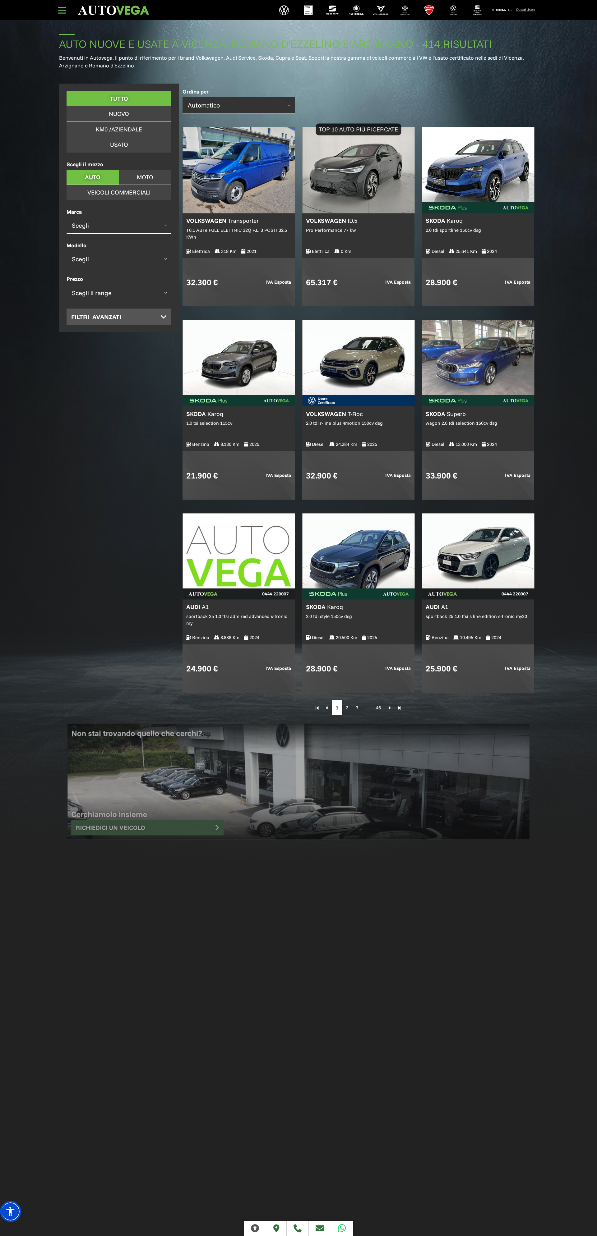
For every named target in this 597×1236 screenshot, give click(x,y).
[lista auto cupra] (381, 10)
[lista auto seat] (332, 10)
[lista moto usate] (526, 10)
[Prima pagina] (317, 707)
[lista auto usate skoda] (501, 10)
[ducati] (429, 10)
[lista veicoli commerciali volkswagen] (405, 10)
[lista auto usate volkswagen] (453, 10)
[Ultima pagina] (400, 707)
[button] (11, 1211)
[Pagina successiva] (390, 707)
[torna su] (255, 1228)
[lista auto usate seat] (477, 10)
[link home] (113, 10)
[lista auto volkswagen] (284, 10)
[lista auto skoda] (357, 10)
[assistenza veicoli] (308, 10)
